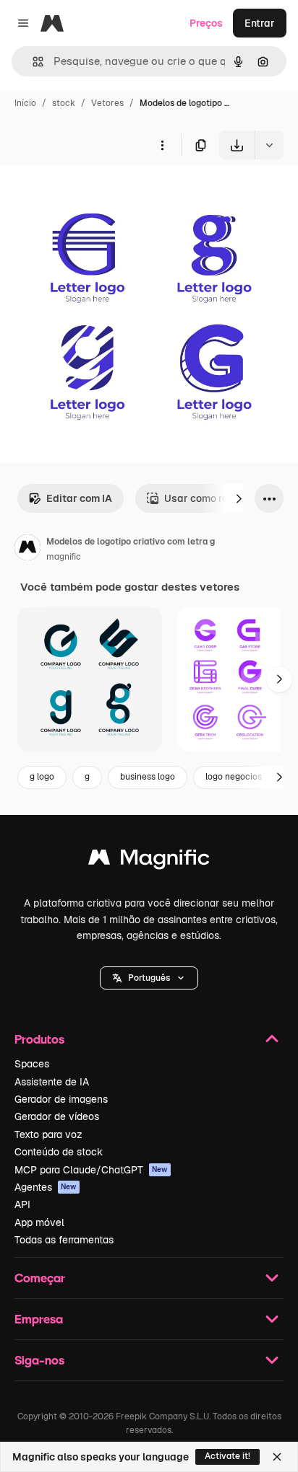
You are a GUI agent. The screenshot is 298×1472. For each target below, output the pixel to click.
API (22, 1204)
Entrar (259, 23)
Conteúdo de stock (58, 1151)
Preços (206, 23)
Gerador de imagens (61, 1099)
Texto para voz (48, 1134)
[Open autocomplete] (32, 61)
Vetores (107, 103)
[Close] (277, 1457)
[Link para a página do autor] (27, 549)
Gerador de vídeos (56, 1116)
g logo (42, 777)
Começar (39, 1277)
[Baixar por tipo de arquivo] (269, 145)
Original (92, 193)
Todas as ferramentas (64, 1239)
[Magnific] (149, 861)
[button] (149, 978)
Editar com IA (79, 498)
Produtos (39, 1038)
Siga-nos (39, 1359)
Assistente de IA (51, 1081)
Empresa (38, 1318)
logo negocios (233, 777)
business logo (147, 777)
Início (25, 103)
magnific (63, 557)
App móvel (39, 1222)
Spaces (31, 1063)
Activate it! (227, 1456)
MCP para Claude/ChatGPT (91, 1169)
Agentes (45, 1187)
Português (149, 978)
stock (63, 103)
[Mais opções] (162, 145)
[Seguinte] (239, 498)
